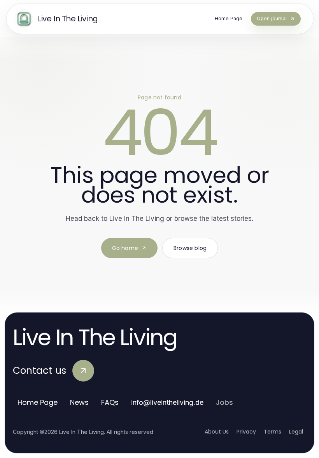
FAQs (110, 402)
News (79, 402)
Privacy (246, 431)
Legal (296, 431)
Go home (125, 248)
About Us (217, 431)
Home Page (38, 402)
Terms (272, 431)
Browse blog (190, 248)
